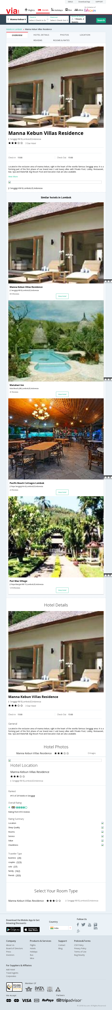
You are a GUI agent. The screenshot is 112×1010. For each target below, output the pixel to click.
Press (8, 951)
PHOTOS (64, 34)
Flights (33, 945)
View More (13, 176)
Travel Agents (12, 973)
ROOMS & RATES (61, 40)
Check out (54, 17)
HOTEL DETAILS (41, 34)
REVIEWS (37, 40)
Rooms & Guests (78, 16)
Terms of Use (80, 951)
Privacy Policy (80, 948)
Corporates (11, 976)
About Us (10, 945)
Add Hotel (10, 969)
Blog (60, 948)
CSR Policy (78, 945)
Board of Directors (14, 948)
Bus (31, 955)
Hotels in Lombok (14, 29)
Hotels (33, 948)
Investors (10, 955)
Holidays (33, 951)
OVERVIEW (17, 35)
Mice (32, 958)
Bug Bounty (79, 955)
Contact (61, 945)
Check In (33, 17)
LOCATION (85, 34)
